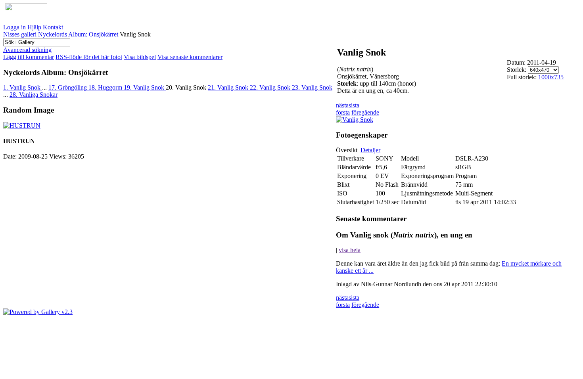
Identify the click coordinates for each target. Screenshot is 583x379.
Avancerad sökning (27, 49)
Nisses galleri (19, 34)
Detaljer (370, 150)
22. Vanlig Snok (271, 87)
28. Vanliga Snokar (34, 94)
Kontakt (53, 27)
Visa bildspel (140, 57)
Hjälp (34, 27)
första (343, 112)
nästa (342, 105)
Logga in (14, 27)
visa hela (350, 250)
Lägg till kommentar (28, 57)
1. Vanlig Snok (22, 87)
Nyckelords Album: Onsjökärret (78, 34)
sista (354, 105)
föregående (365, 112)
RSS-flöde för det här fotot (89, 57)
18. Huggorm (106, 87)
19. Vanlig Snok (145, 87)
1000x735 (551, 77)
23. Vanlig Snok (312, 87)
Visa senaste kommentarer (189, 57)
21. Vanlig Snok (229, 87)
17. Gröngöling (68, 87)
